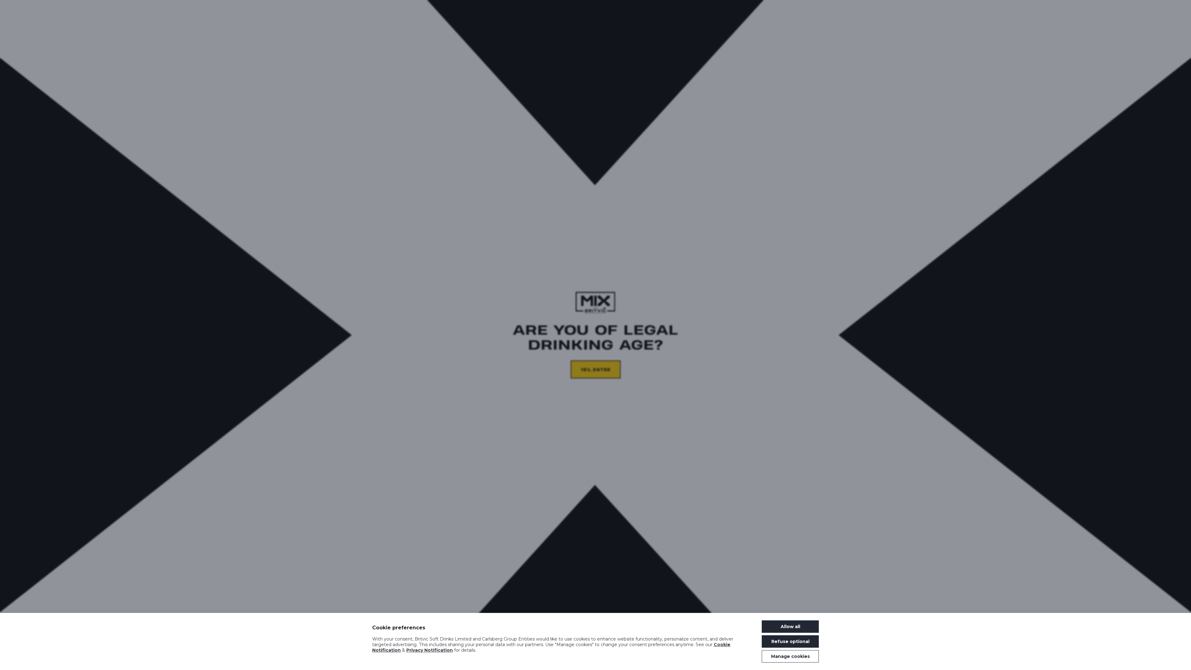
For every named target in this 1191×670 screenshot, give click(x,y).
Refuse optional (790, 641)
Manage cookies (790, 656)
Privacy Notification (429, 650)
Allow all (790, 626)
